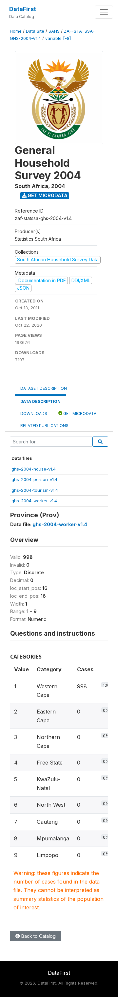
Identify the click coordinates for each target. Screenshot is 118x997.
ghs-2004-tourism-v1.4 (34, 490)
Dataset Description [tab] (43, 388)
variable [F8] (58, 38)
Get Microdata (47, 195)
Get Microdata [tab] (79, 413)
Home (16, 31)
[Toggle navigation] (104, 12)
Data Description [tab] (40, 401)
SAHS (54, 31)
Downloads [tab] (33, 413)
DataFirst (22, 9)
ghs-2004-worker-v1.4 (34, 500)
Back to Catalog (38, 936)
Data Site (35, 31)
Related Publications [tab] (44, 425)
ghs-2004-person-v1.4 (34, 479)
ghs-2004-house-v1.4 (33, 469)
